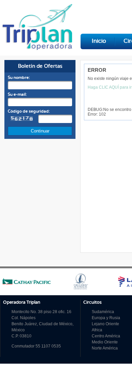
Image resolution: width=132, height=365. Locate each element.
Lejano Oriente (105, 324)
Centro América (106, 336)
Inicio (99, 41)
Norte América (105, 348)
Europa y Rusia (106, 317)
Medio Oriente (105, 342)
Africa (97, 330)
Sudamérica (103, 311)
